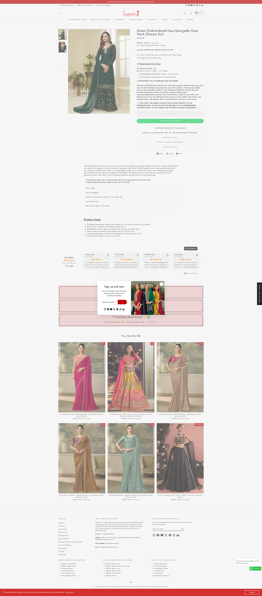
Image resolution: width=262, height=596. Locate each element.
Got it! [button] (252, 592)
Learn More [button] (69, 592)
